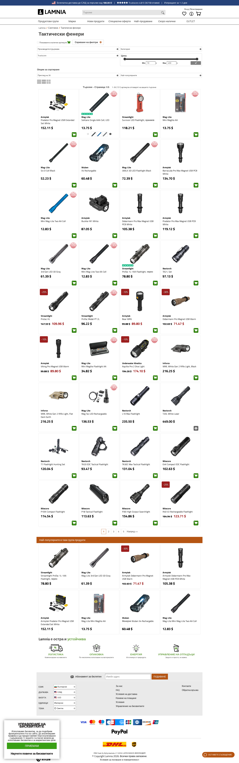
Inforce (166, 363)
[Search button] (162, 12)
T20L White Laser (171, 413)
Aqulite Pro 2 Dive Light (133, 366)
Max (165, 63)
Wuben (84, 167)
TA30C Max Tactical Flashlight (136, 464)
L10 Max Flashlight (131, 413)
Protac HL (45, 319)
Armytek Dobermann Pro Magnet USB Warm (137, 577)
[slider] (125, 59)
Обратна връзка (190, 690)
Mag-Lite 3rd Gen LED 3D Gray (96, 575)
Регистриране (196, 9)
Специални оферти (119, 21)
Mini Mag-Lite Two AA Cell (53, 221)
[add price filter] (196, 63)
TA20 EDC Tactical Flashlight (94, 464)
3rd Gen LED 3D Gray (51, 271)
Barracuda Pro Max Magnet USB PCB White (180, 172)
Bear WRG (127, 319)
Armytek (45, 117)
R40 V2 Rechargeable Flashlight (178, 511)
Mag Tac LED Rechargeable (94, 413)
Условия (120, 702)
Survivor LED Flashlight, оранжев (138, 120)
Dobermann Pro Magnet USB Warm (179, 319)
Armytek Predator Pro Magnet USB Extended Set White (57, 622)
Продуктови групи (48, 21)
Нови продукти (95, 21)
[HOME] (52, 12)
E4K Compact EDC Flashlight (176, 464)
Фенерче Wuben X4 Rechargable (138, 621)
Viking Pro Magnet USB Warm (55, 366)
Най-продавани (143, 21)
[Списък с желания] (184, 14)
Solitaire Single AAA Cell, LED (95, 120)
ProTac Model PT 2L (90, 319)
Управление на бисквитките (130, 706)
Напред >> (132, 531)
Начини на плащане (126, 698)
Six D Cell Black (48, 170)
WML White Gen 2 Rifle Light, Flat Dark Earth (57, 415)
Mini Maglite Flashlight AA (93, 366)
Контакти (186, 686)
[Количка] (198, 14)
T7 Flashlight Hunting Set (53, 464)
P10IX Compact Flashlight (53, 511)
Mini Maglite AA (170, 120)
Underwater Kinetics (132, 363)
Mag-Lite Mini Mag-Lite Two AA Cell (180, 621)
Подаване (160, 676)
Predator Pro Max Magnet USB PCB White (179, 222)
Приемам (32, 746)
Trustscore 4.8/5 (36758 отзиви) (144, 2)
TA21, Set (167, 271)
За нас (119, 686)
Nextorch (167, 268)
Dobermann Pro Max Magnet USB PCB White (138, 222)
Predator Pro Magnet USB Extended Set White (57, 121)
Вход (186, 9)
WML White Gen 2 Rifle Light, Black (179, 366)
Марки (72, 21)
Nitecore (167, 461)
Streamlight (127, 117)
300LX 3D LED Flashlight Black (136, 170)
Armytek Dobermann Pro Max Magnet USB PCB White (176, 577)
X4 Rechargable (88, 170)
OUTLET (190, 21)
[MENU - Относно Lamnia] (191, 14)
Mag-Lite (85, 117)
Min (144, 63)
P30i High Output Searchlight (136, 511)
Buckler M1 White (89, 221)
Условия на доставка (126, 694)
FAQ (118, 690)
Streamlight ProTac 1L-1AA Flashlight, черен (53, 577)
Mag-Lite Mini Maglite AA (93, 621)
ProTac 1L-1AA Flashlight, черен (137, 271)
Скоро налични (167, 21)
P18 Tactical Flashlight (92, 511)
